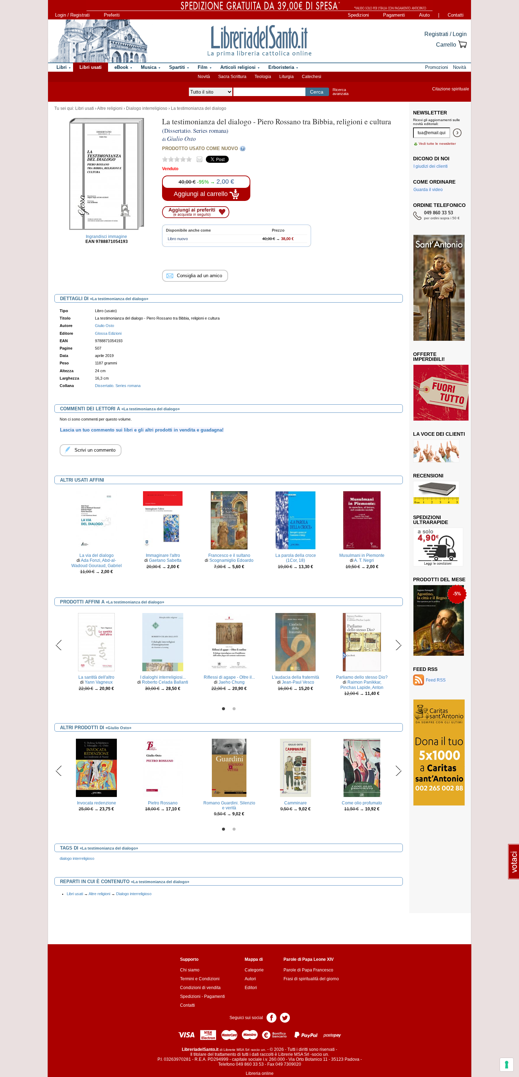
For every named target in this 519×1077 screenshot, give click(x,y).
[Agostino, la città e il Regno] (438, 620)
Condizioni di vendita (200, 987)
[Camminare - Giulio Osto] (295, 767)
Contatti (456, 15)
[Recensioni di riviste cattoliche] (436, 492)
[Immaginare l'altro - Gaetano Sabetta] (163, 520)
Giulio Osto (104, 325)
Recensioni (428, 475)
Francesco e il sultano (229, 555)
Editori (251, 987)
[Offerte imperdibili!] (443, 392)
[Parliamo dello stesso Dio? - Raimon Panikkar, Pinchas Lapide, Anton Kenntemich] (362, 641)
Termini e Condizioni (200, 978)
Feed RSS (425, 669)
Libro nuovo (178, 239)
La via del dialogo (96, 555)
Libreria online (260, 1073)
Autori (250, 978)
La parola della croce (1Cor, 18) (295, 558)
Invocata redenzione (96, 803)
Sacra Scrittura (232, 76)
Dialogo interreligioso (146, 108)
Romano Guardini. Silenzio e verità (229, 805)
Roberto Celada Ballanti (165, 682)
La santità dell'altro (96, 677)
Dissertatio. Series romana (118, 385)
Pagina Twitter (285, 1017)
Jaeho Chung (232, 682)
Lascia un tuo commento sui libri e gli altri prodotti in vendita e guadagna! (141, 430)
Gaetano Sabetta (165, 560)
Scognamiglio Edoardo (231, 560)
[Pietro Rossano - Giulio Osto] (163, 767)
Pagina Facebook (271, 1017)
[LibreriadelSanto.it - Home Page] (259, 41)
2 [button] (234, 709)
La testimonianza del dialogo (198, 108)
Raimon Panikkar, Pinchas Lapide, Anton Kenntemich (361, 687)
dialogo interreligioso (77, 858)
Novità (204, 76)
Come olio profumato (362, 803)
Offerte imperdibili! (429, 356)
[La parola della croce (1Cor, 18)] (295, 520)
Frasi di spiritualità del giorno (311, 978)
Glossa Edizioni (108, 333)
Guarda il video (428, 189)
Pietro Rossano (163, 803)
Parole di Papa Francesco (308, 970)
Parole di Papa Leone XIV (309, 959)
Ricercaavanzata (340, 92)
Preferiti (112, 15)
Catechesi (311, 76)
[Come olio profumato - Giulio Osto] (362, 767)
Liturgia (286, 76)
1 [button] (223, 709)
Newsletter (430, 112)
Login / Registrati (72, 15)
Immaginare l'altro (163, 555)
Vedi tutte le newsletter (437, 143)
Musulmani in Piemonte (361, 555)
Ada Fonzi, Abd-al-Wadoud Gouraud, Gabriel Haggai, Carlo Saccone (96, 565)
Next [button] (398, 645)
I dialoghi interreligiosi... (163, 677)
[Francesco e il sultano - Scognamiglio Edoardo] (229, 520)
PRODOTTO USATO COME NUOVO (200, 148)
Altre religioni (110, 108)
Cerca (316, 92)
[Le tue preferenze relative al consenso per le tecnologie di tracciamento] (506, 1064)
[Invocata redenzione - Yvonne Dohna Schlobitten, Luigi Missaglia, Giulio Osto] (96, 767)
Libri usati (84, 108)
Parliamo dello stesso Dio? (362, 677)
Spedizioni (358, 15)
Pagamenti (394, 15)
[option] (96, 539)
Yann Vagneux (99, 682)
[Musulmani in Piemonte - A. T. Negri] (362, 520)
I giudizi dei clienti (430, 166)
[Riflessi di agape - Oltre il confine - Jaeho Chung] (229, 641)
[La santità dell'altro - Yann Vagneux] (96, 641)
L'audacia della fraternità (295, 677)
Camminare (295, 803)
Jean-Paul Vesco (298, 682)
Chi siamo (189, 970)
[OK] (457, 133)
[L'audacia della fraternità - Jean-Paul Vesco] (295, 641)
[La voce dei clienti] (436, 450)
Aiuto (424, 15)
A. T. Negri (364, 560)
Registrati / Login (445, 34)
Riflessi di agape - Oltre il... (229, 677)
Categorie (254, 970)
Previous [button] (58, 645)
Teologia (263, 76)
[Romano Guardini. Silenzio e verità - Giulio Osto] (229, 767)
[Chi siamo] (98, 41)
